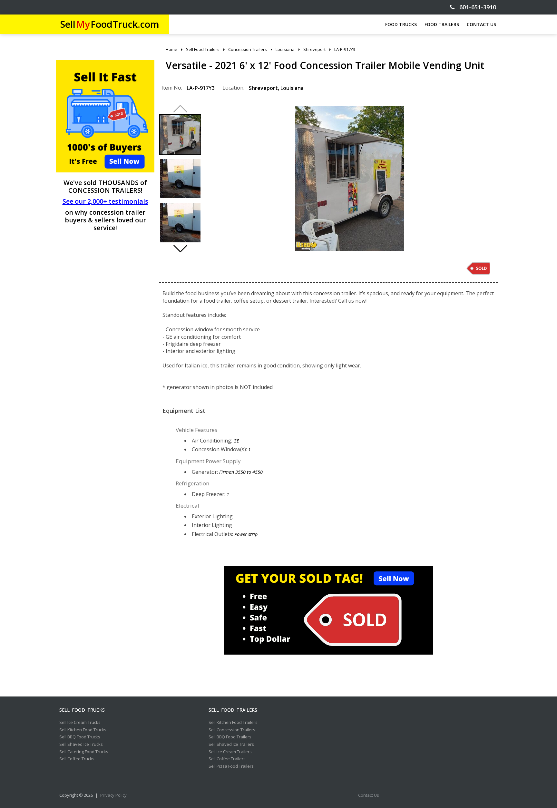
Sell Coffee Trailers (227, 759)
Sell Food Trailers (233, 710)
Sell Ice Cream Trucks (80, 722)
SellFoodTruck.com (109, 24)
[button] (180, 248)
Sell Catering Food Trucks (83, 751)
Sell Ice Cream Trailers (230, 751)
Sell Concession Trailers (232, 730)
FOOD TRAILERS (442, 24)
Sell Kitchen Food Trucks (82, 730)
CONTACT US (481, 24)
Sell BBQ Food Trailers (230, 737)
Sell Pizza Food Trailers (231, 766)
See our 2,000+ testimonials (105, 201)
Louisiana (292, 88)
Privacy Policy (113, 795)
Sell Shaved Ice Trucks (81, 744)
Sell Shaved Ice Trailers (231, 744)
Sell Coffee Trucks (76, 759)
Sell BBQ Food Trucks (79, 737)
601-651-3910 (475, 7)
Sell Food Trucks (82, 710)
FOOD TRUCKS (401, 24)
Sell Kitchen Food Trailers (233, 722)
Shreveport (263, 88)
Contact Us (368, 795)
